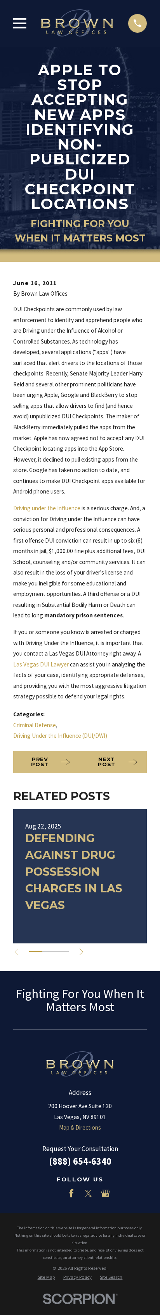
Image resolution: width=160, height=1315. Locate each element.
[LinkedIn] (54, 1193)
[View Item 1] (35, 951)
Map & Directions (80, 1127)
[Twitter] (88, 1193)
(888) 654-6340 (80, 1161)
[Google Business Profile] (105, 1193)
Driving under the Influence (46, 508)
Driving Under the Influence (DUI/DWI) (60, 735)
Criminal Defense (34, 725)
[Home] (77, 23)
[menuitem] (46, 1277)
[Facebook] (71, 1193)
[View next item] (81, 951)
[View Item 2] (49, 951)
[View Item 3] (62, 951)
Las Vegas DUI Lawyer (41, 664)
